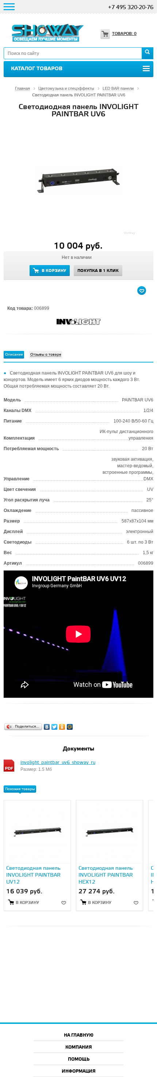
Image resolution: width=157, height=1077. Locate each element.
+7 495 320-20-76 (130, 7)
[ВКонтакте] (47, 727)
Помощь (78, 1059)
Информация (79, 1071)
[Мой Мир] (70, 727)
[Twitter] (54, 727)
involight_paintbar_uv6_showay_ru (57, 762)
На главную (78, 1035)
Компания (78, 1047)
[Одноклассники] (62, 727)
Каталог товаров (36, 68)
